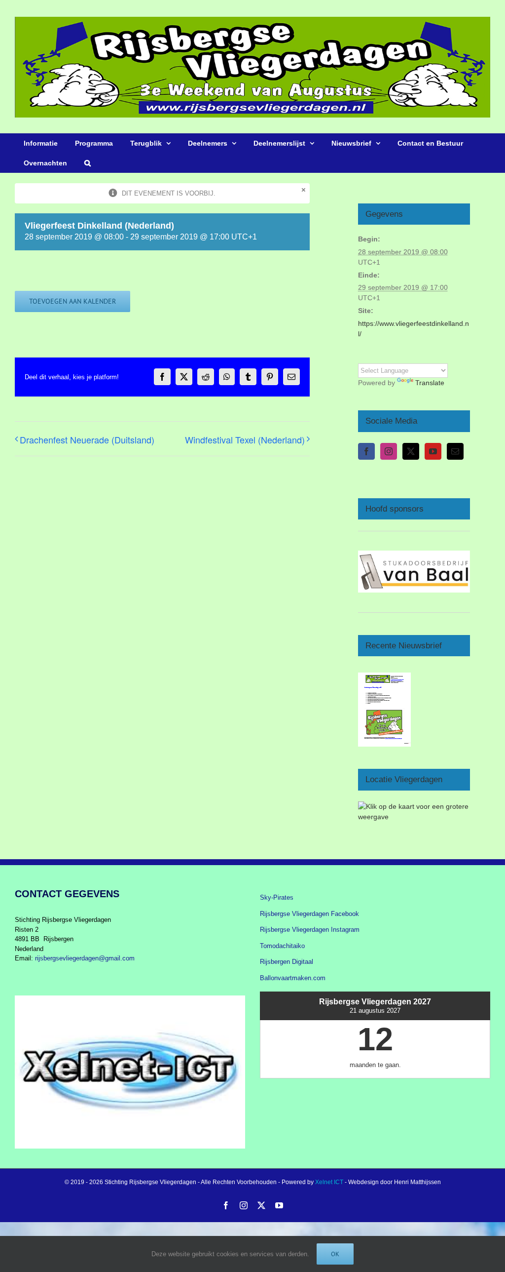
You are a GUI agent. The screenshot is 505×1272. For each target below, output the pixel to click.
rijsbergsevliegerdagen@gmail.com (85, 958)
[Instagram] (388, 451)
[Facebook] (366, 451)
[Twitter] (410, 451)
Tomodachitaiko (282, 946)
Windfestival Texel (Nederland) (245, 439)
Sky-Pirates (276, 897)
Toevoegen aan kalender (72, 301)
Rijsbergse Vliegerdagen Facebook (309, 913)
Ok (335, 1254)
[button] (87, 163)
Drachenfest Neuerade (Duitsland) (87, 439)
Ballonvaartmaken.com (292, 978)
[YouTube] (433, 451)
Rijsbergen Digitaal (286, 961)
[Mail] (455, 451)
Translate (429, 383)
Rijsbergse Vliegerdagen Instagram (310, 929)
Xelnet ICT (329, 1182)
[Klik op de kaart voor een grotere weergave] (414, 806)
